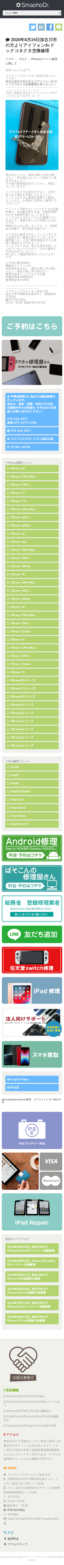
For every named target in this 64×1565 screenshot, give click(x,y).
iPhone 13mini (20, 631)
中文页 (14, 1087)
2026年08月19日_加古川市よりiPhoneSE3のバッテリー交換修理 (28, 1304)
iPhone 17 (17, 493)
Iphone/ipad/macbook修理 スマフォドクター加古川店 (31, 1100)
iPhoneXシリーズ (21, 705)
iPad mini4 (18, 816)
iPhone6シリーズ (21, 729)
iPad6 (14, 783)
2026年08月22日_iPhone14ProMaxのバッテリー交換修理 (31, 1262)
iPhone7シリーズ (21, 721)
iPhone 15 (17, 574)
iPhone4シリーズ (21, 745)
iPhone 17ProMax (22, 476)
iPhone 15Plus (20, 566)
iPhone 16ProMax (22, 509)
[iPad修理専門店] (32, 1212)
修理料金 (13, 1538)
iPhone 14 (17, 607)
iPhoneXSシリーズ (22, 697)
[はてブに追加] (41, 29)
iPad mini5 (18, 808)
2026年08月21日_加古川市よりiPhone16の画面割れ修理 (28, 1276)
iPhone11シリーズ (22, 688)
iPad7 (14, 775)
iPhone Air (17, 468)
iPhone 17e (18, 501)
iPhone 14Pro (20, 591)
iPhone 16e (18, 542)
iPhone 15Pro (20, 558)
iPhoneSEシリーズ (22, 680)
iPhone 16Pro (20, 517)
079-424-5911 (20, 431)
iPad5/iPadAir (20, 791)
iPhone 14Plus (20, 599)
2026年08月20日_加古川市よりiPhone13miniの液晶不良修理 (28, 1290)
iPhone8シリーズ (21, 713)
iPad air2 (17, 799)
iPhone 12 (17, 672)
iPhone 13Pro (20, 623)
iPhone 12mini (20, 664)
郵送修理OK (21, 396)
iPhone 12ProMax (22, 648)
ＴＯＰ (10, 59)
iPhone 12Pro (20, 656)
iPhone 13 (17, 639)
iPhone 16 (17, 534)
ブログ (22, 59)
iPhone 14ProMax (22, 582)
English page (19, 1079)
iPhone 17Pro (20, 485)
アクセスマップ (17, 1544)
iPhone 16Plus (20, 525)
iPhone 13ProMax (22, 615)
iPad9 (14, 767)
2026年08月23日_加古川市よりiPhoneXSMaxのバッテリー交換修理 (30, 1248)
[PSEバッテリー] (32, 1130)
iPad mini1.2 (19, 824)
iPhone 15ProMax (22, 550)
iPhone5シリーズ (21, 737)
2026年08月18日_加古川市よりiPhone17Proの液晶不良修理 (28, 1318)
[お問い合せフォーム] (32, 326)
